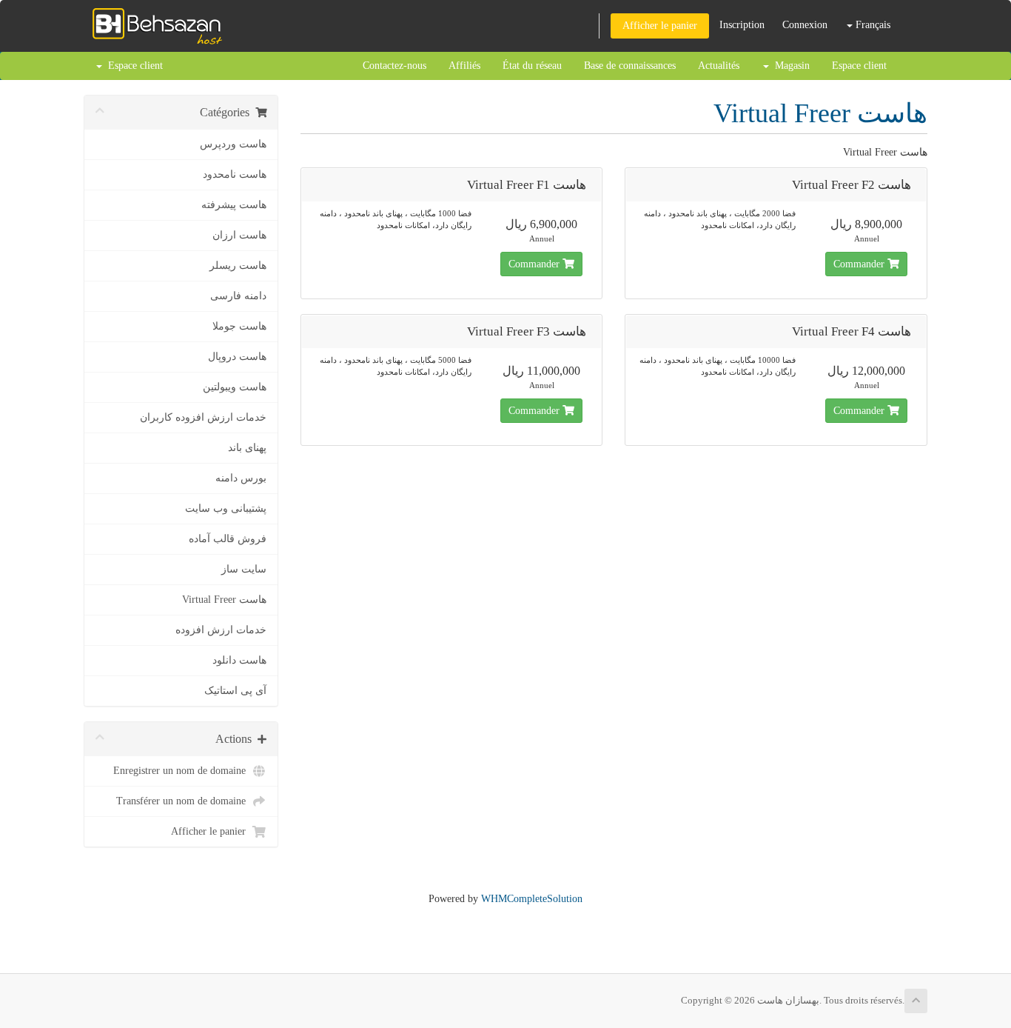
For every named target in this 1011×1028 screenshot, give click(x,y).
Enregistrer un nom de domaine (182, 770)
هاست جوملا (239, 326)
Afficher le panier (659, 25)
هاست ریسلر (237, 265)
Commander (535, 264)
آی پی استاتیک (235, 690)
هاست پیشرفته (233, 204)
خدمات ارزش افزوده (220, 629)
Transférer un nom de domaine (184, 801)
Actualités (718, 65)
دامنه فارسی (238, 295)
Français (871, 24)
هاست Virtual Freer (224, 599)
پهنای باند (247, 447)
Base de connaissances (630, 65)
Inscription (742, 24)
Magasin (789, 65)
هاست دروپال (237, 356)
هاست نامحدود (234, 174)
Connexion (804, 24)
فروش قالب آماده (227, 538)
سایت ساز (243, 569)
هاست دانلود (239, 660)
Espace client (859, 65)
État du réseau (532, 65)
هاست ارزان (239, 235)
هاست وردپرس (233, 144)
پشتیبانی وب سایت (225, 508)
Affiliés (464, 65)
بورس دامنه (240, 478)
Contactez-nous (394, 65)
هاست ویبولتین (234, 387)
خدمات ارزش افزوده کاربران (203, 417)
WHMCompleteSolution (531, 898)
